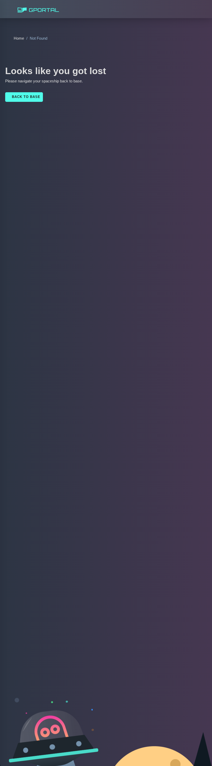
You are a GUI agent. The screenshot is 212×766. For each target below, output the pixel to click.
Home (18, 38)
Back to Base (23, 97)
